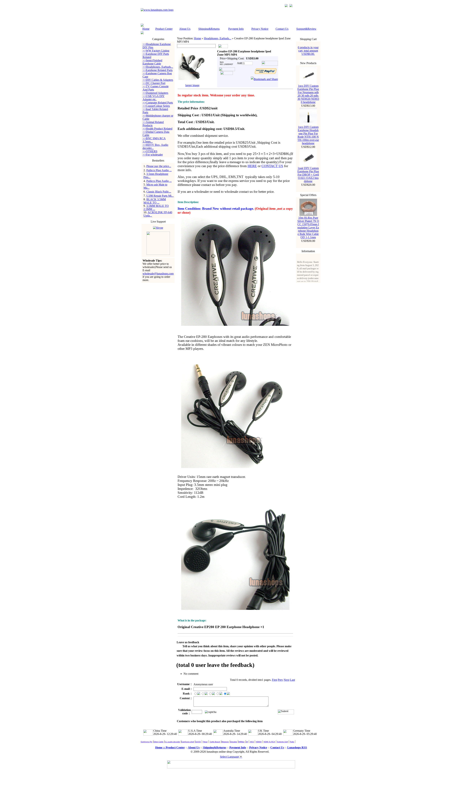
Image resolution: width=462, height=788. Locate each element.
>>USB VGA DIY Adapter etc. (154, 98)
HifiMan (241, 742)
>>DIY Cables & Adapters (158, 79)
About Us (184, 28)
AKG (252, 742)
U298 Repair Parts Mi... (160, 195)
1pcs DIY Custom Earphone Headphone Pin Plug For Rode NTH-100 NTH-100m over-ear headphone (308, 135)
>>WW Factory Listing (156, 50)
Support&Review (306, 28)
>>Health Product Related (157, 128)
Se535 (198, 742)
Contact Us (282, 28)
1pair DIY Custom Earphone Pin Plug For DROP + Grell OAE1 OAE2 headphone (308, 175)
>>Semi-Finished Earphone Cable (152, 62)
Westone (225, 742)
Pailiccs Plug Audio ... (159, 170)
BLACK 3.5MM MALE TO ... (154, 201)
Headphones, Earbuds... (217, 38)
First (274, 679)
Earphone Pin (146, 742)
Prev (280, 679)
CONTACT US (272, 166)
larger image (192, 85)
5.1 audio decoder (172, 742)
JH (247, 742)
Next (286, 679)
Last (292, 679)
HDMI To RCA (269, 742)
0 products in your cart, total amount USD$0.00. (308, 50)
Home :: (160, 747)
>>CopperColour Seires (156, 105)
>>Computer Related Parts (158, 102)
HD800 (259, 742)
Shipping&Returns (209, 28)
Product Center (164, 28)
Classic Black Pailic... (158, 191)
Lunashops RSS (297, 747)
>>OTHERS (150, 151)
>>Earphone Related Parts (158, 70)
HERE (252, 166)
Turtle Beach (215, 742)
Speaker (233, 742)
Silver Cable (159, 742)
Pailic (292, 742)
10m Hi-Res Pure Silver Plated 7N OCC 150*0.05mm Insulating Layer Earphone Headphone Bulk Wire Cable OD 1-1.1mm (308, 227)
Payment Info (236, 28)
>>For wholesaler (153, 154)
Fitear (205, 742)
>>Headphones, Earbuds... (158, 66)
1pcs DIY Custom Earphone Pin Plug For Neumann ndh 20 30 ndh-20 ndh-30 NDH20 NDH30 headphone (308, 94)
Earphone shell (187, 742)
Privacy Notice (259, 28)
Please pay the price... (158, 166)
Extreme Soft (282, 742)
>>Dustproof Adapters (155, 92)
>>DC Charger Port (154, 83)
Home (145, 28)
